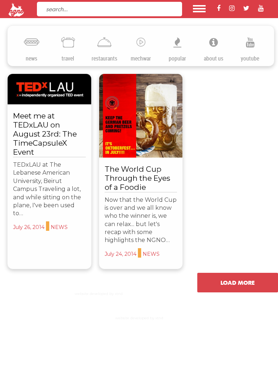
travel (68, 58)
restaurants (104, 58)
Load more (237, 282)
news (31, 58)
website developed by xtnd (99, 293)
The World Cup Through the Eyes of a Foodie (137, 178)
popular (177, 58)
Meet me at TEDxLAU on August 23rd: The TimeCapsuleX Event (45, 134)
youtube (250, 58)
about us (213, 58)
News (59, 227)
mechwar (141, 58)
